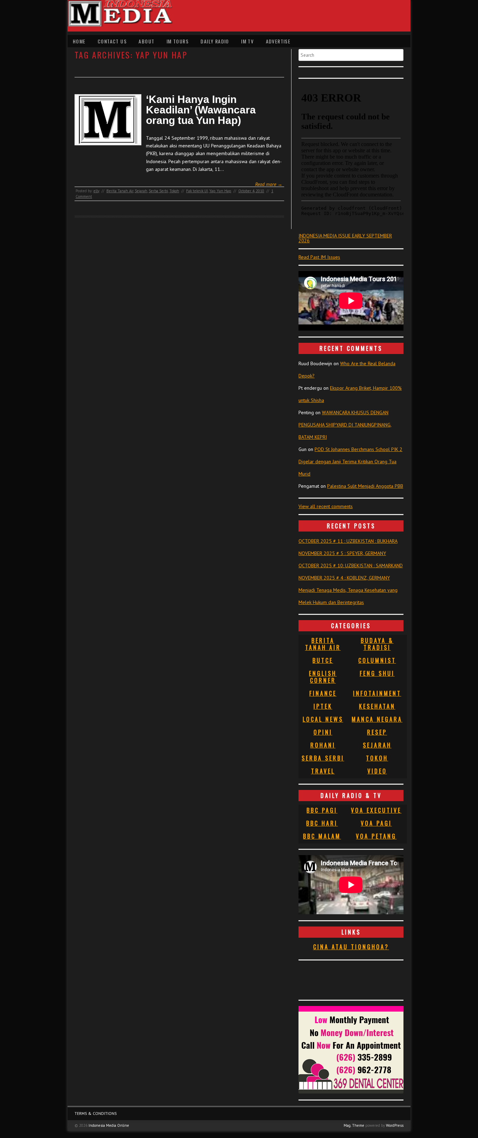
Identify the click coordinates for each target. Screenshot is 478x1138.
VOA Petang (376, 836)
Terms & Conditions (96, 1113)
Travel (323, 771)
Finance (323, 693)
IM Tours (178, 41)
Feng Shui (377, 673)
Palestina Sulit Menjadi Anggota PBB (365, 486)
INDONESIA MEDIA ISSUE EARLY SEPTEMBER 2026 (345, 238)
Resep (377, 732)
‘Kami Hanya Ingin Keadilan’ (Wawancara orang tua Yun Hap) (201, 110)
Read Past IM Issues (319, 257)
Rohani (323, 745)
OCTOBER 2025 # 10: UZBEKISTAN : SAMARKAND (350, 565)
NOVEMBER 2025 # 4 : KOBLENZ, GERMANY (344, 578)
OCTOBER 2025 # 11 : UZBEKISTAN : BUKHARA (348, 541)
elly (96, 190)
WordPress (394, 1125)
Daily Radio (215, 41)
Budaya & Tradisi (377, 644)
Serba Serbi (158, 190)
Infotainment (377, 693)
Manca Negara (377, 719)
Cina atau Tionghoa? (351, 947)
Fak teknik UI (197, 190)
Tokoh (174, 190)
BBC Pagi (322, 810)
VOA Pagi (376, 823)
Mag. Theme (354, 1125)
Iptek (323, 706)
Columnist (377, 660)
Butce (322, 660)
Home (79, 41)
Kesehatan (377, 706)
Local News (323, 719)
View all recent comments (325, 506)
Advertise (278, 41)
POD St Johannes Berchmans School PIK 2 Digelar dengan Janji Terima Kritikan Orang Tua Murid (350, 461)
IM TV (247, 41)
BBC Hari (322, 823)
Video (377, 771)
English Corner (323, 677)
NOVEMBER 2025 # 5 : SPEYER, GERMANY (342, 553)
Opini (323, 732)
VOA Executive (376, 810)
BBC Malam (322, 836)
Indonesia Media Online (109, 1125)
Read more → (268, 184)
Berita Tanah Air (119, 190)
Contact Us (112, 41)
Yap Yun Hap (220, 190)
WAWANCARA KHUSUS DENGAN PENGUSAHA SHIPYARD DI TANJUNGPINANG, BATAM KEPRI (345, 424)
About (146, 41)
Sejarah (141, 190)
